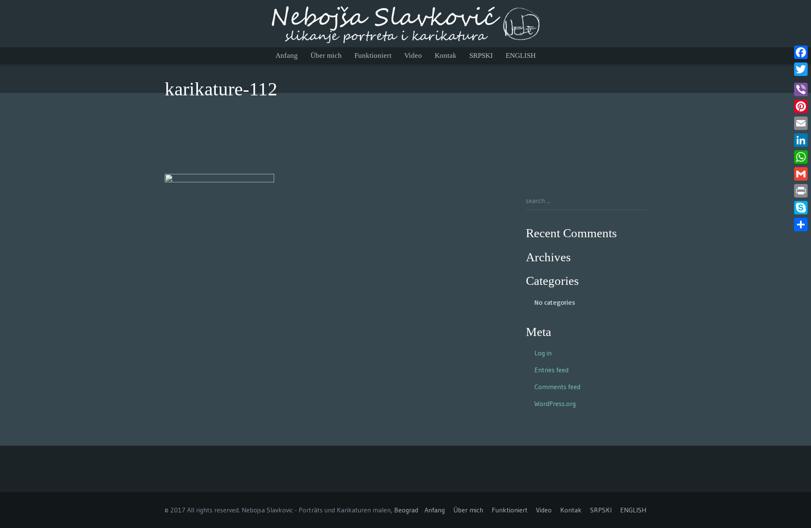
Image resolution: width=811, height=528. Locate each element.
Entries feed (551, 370)
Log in (543, 353)
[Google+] (800, 79)
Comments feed (557, 386)
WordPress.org (555, 403)
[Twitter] (800, 69)
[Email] (800, 123)
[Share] (800, 224)
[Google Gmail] (800, 173)
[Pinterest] (800, 106)
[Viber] (800, 89)
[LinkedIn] (800, 140)
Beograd (406, 510)
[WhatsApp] (800, 157)
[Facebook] (800, 52)
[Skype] (800, 207)
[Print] (800, 190)
